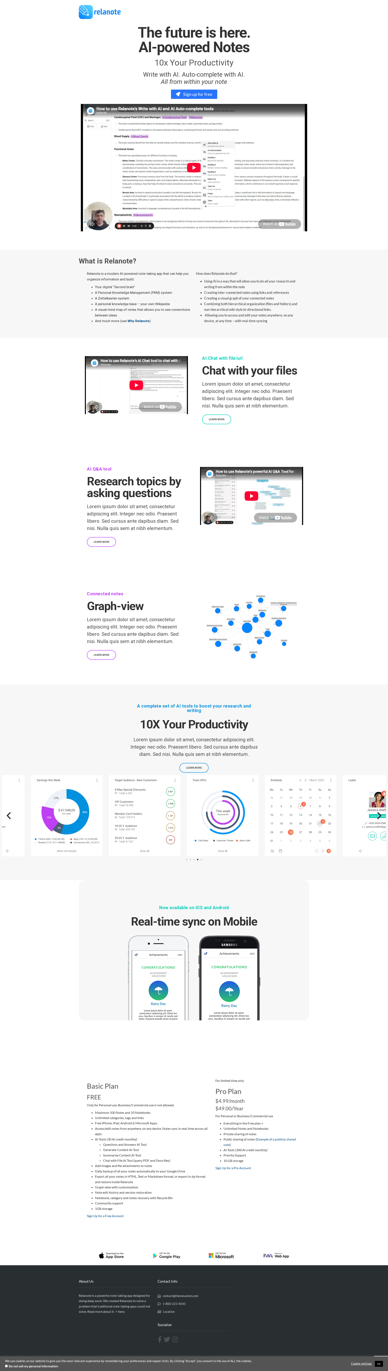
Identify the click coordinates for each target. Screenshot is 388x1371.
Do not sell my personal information (33, 1366)
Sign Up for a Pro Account (233, 1168)
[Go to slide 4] (197, 859)
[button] (8, 815)
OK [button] (379, 1364)
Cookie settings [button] (361, 1363)
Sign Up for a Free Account (105, 1216)
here (121, 1311)
